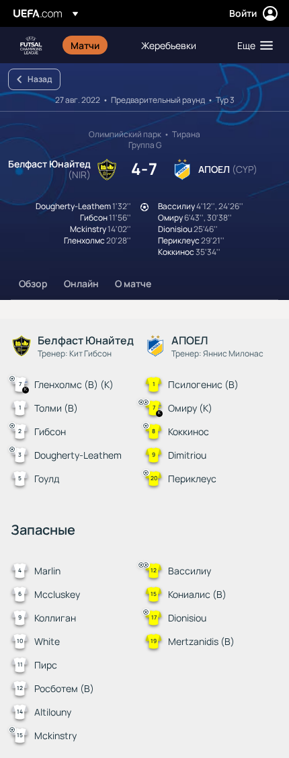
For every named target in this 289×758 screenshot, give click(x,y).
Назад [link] (40, 79)
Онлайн (81, 283)
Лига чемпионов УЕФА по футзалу (31, 45)
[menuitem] (94, 45)
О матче (133, 283)
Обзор (33, 283)
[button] (252, 45)
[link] (85, 45)
